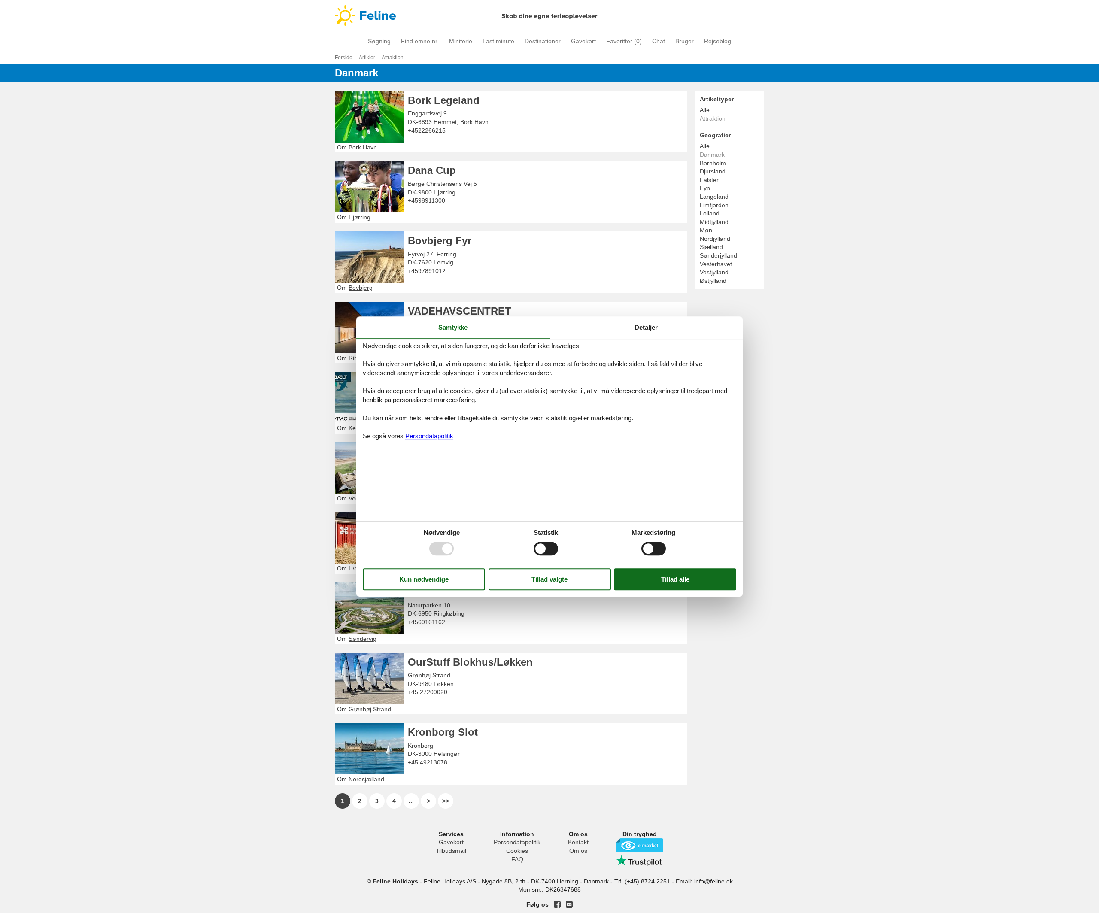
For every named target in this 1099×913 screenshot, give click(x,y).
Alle (705, 109)
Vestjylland (714, 272)
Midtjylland (714, 221)
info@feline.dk (713, 881)
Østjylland (713, 280)
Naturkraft (432, 592)
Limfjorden (714, 205)
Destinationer (543, 41)
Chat (658, 41)
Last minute (498, 41)
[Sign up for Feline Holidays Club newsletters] (569, 904)
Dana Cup (432, 170)
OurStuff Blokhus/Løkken (470, 662)
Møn (706, 230)
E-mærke (639, 845)
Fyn (705, 188)
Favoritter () (624, 41)
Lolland (710, 213)
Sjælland (711, 246)
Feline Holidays (549, 15)
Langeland (714, 196)
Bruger (684, 41)
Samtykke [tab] (453, 327)
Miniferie (460, 41)
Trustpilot (639, 860)
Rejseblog (717, 41)
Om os (578, 850)
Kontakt (578, 842)
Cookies (517, 850)
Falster (709, 179)
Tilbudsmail (451, 850)
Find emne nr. (420, 41)
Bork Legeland (444, 100)
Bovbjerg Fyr (439, 240)
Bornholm (713, 163)
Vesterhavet (716, 264)
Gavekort (583, 41)
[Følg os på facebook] (557, 904)
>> (445, 801)
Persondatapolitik (517, 842)
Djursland (713, 171)
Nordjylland (715, 238)
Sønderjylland (718, 255)
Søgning (379, 41)
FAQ (517, 859)
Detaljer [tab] (646, 327)
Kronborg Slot (443, 732)
